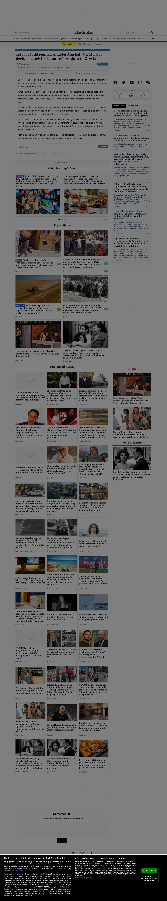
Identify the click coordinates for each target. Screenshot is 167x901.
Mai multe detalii (17, 870)
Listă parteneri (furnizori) (84, 878)
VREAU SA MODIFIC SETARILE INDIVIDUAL (149, 878)
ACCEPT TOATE (149, 871)
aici (21, 887)
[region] (83, 877)
